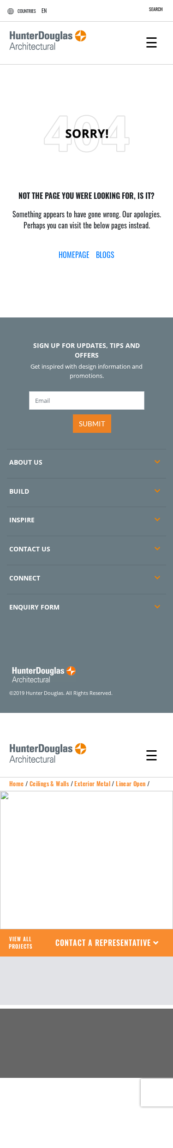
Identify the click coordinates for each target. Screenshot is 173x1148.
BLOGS (105, 254)
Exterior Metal (92, 783)
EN (44, 10)
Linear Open (130, 783)
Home (16, 783)
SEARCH (156, 9)
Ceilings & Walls (49, 783)
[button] (107, 943)
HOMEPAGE (74, 254)
